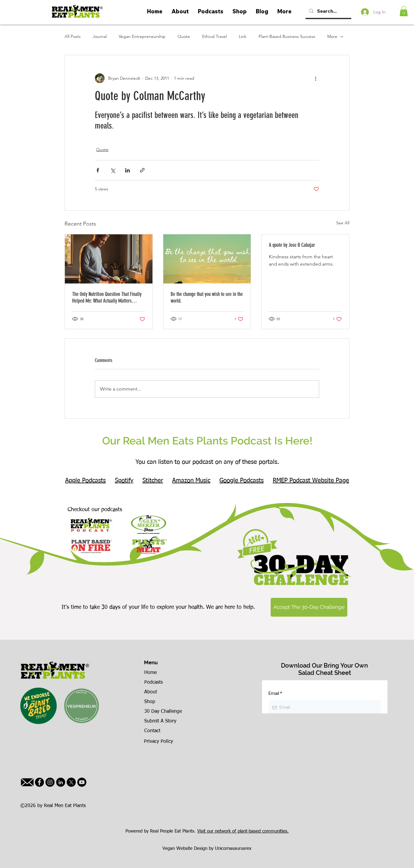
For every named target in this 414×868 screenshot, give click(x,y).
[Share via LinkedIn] (127, 170)
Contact (152, 731)
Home (150, 672)
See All (342, 223)
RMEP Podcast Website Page (311, 481)
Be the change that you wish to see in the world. (207, 297)
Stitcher (152, 481)
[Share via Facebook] (98, 170)
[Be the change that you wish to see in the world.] (207, 258)
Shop (149, 701)
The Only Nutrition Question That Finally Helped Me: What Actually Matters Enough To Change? (107, 297)
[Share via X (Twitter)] (112, 170)
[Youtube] (81, 782)
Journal (100, 36)
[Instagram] (50, 782)
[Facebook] (39, 782)
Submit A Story (160, 721)
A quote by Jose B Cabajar (292, 245)
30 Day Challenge (163, 711)
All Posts (73, 36)
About (150, 692)
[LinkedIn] (60, 782)
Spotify (124, 481)
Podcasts (153, 682)
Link (242, 36)
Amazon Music (191, 481)
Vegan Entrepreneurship (142, 36)
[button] (403, 11)
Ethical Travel (214, 36)
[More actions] (315, 78)
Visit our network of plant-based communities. (243, 831)
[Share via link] (142, 170)
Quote (184, 36)
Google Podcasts (241, 481)
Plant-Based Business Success (287, 36)
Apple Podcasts (85, 481)
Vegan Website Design (184, 848)
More (332, 36)
